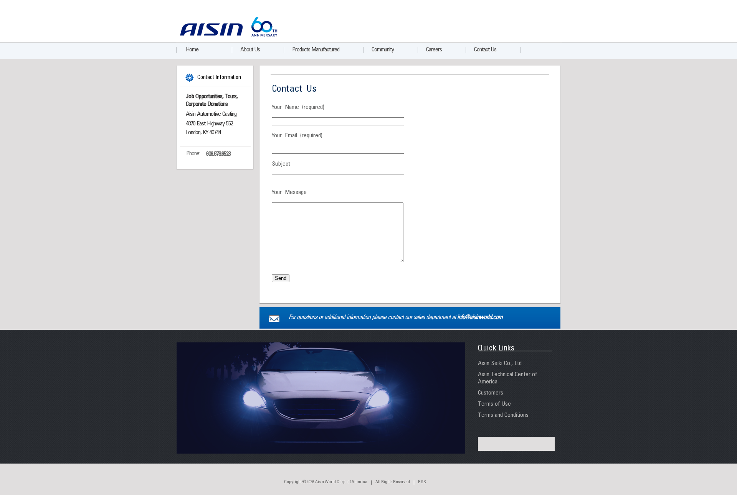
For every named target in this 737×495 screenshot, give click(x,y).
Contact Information (219, 78)
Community (383, 50)
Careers (434, 50)
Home (192, 50)
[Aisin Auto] (210, 35)
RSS (422, 482)
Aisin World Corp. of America (341, 482)
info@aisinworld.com (479, 317)
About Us (250, 50)
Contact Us (485, 50)
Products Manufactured (315, 50)
